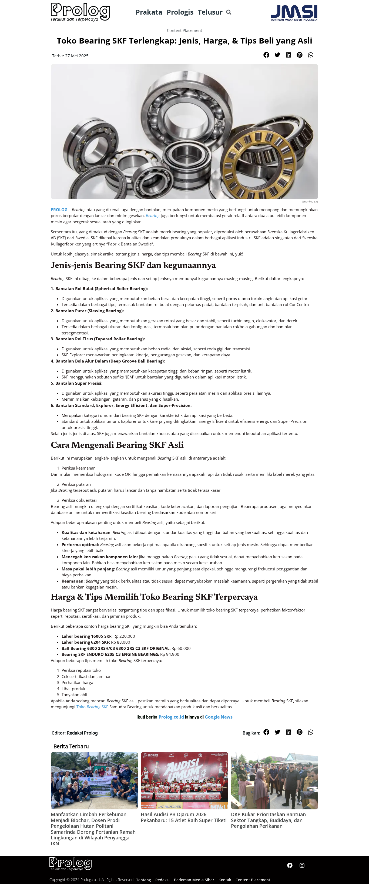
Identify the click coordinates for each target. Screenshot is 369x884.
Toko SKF (92, 706)
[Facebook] (289, 865)
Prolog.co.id (172, 717)
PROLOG (59, 209)
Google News (219, 717)
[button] (228, 12)
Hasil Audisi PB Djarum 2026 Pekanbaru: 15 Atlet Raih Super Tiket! (184, 817)
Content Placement (184, 30)
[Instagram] (302, 865)
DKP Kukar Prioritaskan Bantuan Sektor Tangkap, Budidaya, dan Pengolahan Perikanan (268, 820)
